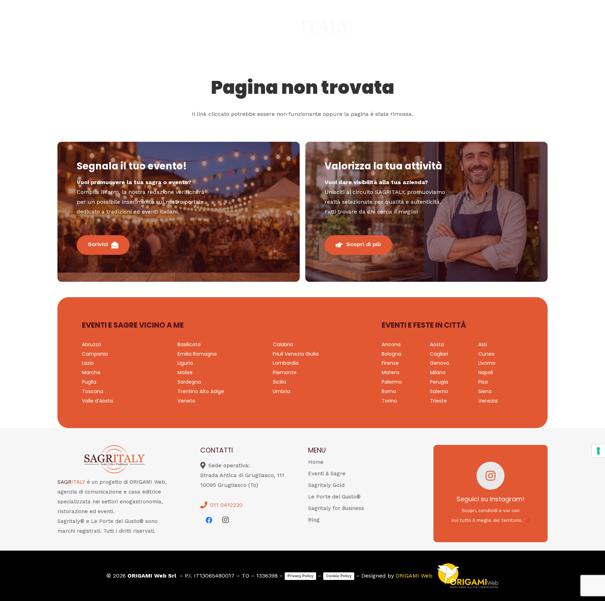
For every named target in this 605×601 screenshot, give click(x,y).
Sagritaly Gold (326, 485)
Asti (482, 344)
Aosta (437, 344)
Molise (185, 372)
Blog (314, 520)
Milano (438, 372)
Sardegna (189, 381)
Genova (439, 362)
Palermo (392, 381)
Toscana (92, 391)
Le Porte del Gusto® (334, 497)
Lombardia (286, 362)
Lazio (88, 362)
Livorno (486, 362)
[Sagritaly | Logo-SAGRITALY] (302, 28)
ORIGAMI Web (414, 575)
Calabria (283, 344)
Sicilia (279, 381)
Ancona (391, 344)
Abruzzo (91, 344)
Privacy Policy (300, 575)
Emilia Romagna (197, 353)
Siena (485, 391)
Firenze (390, 362)
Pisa (483, 381)
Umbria (281, 391)
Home (316, 462)
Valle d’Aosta (97, 400)
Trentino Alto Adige (201, 391)
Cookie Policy (339, 575)
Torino (389, 400)
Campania (95, 353)
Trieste (438, 400)
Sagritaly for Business (336, 508)
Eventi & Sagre (327, 473)
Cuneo (486, 353)
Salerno (439, 391)
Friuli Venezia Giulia (296, 353)
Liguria (185, 362)
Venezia (488, 400)
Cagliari (439, 353)
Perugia (439, 381)
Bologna (391, 353)
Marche (91, 372)
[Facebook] (208, 520)
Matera (390, 372)
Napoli (485, 372)
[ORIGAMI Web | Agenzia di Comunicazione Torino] (467, 576)
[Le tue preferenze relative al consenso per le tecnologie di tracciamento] (598, 450)
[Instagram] (225, 520)
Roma (389, 391)
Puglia (89, 381)
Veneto (186, 400)
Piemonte (285, 372)
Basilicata (189, 344)
